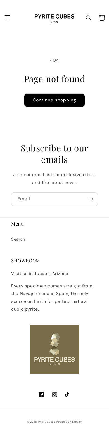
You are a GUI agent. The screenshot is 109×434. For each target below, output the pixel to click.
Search (18, 239)
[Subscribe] (91, 199)
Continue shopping (54, 100)
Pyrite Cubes (46, 421)
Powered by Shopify (69, 421)
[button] (7, 17)
